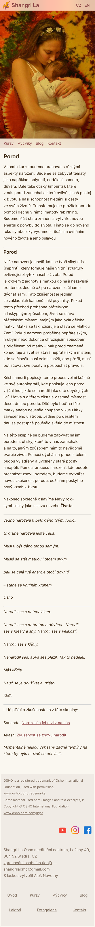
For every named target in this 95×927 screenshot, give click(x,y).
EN (87, 5)
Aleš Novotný (46, 875)
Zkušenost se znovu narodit (41, 735)
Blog (40, 143)
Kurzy (9, 143)
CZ (78, 5)
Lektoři (15, 910)
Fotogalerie (47, 910)
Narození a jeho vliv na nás (46, 722)
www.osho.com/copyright (23, 813)
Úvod (12, 895)
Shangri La (25, 5)
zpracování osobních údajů (28, 862)
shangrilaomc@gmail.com (27, 869)
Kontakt (54, 143)
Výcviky (25, 143)
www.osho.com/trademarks (25, 793)
